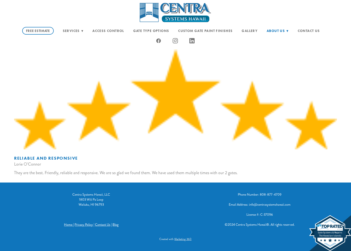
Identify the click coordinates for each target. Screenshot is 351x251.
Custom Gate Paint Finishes (205, 31)
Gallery (250, 31)
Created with (175, 239)
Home (68, 224)
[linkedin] (192, 41)
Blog (115, 224)
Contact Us (309, 31)
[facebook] (159, 41)
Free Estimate (38, 31)
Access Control (108, 31)
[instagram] (175, 41)
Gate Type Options (151, 31)
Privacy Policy (83, 224)
